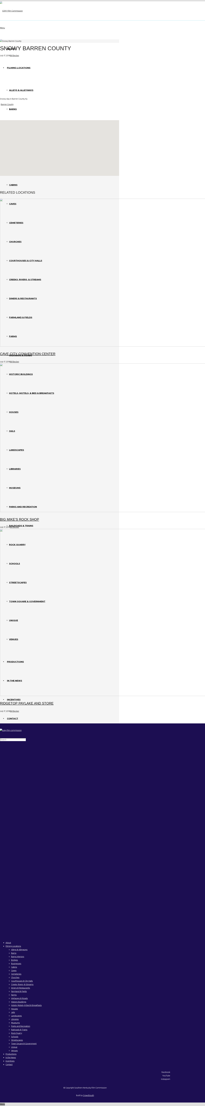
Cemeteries (16, 974)
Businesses (16, 963)
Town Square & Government (24, 1043)
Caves (13, 970)
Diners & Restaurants (20, 988)
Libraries (15, 1019)
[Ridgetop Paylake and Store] (59, 613)
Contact (9, 1064)
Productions (11, 1054)
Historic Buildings (18, 1002)
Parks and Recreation (20, 1026)
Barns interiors (17, 956)
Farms (14, 995)
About (8, 942)
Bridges (14, 960)
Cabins (14, 967)
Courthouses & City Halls (22, 981)
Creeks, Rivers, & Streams (22, 984)
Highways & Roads (19, 998)
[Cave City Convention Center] (59, 273)
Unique (14, 1047)
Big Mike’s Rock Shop (19, 519)
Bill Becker (14, 55)
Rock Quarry (16, 1033)
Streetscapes (17, 1040)
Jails (13, 1012)
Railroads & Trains (19, 1029)
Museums (15, 1022)
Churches (15, 977)
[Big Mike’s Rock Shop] (59, 438)
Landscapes (16, 1016)
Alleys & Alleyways (19, 949)
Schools (14, 1036)
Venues (14, 1050)
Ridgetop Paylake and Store (27, 703)
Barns (13, 953)
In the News (11, 1057)
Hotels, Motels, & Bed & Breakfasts (26, 1005)
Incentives (10, 1061)
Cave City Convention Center (27, 354)
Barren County (7, 104)
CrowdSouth (88, 1095)
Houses (14, 1009)
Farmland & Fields (19, 991)
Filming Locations (13, 946)
